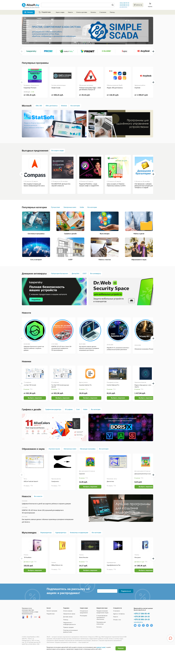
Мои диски (138, 557)
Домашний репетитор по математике (145, 473)
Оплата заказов (67, 611)
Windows (64, 105)
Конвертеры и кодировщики (79, 532)
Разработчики (46, 12)
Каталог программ (52, 611)
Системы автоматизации (58, 85)
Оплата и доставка (81, 12)
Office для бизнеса (51, 105)
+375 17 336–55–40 (142, 614)
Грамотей (82, 473)
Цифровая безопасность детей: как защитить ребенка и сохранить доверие (46, 503)
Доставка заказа (67, 616)
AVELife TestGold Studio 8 (31, 481)
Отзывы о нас (117, 619)
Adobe (85, 409)
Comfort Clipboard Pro (113, 385)
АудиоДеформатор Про (113, 565)
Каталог (30, 12)
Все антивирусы (95, 273)
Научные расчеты (56, 478)
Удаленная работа (140, 85)
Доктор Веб (75, 273)
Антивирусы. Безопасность (31, 85)
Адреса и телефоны (119, 613)
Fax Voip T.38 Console (30, 385)
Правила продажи (68, 627)
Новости (70, 12)
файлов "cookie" (101, 647)
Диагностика (110, 481)
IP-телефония (27, 382)
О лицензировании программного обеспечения (102, 617)
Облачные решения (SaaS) (114, 85)
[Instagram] (139, 625)
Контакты (93, 12)
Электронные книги (69, 207)
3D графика (69, 409)
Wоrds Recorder (83, 557)
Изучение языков (54, 449)
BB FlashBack (27, 557)
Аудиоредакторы (60, 532)
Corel (78, 409)
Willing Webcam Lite (57, 565)
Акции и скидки (60, 12)
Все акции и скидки (57, 150)
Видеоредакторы (46, 532)
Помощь (112, 12)
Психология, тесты (112, 478)
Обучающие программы (86, 85)
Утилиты (26, 554)
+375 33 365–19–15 (142, 619)
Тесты (25, 478)
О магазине (103, 12)
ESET (85, 273)
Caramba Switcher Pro (85, 385)
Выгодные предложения (35, 150)
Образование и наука (33, 449)
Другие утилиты (83, 382)
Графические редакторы (53, 409)
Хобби (82, 207)
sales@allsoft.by (123, 7)
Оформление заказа (69, 613)
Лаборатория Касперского (59, 273)
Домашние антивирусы (34, 273)
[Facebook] (143, 625)
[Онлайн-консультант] (170, 638)
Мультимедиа (29, 532)
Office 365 (39, 105)
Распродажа (83, 615)
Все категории (75, 105)
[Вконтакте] (135, 625)
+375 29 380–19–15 (142, 617)
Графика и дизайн (31, 409)
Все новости (38, 496)
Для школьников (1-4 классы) (87, 471)
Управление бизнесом (140, 382)
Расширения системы (112, 382)
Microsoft (26, 105)
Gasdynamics (55, 481)
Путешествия (55, 207)
